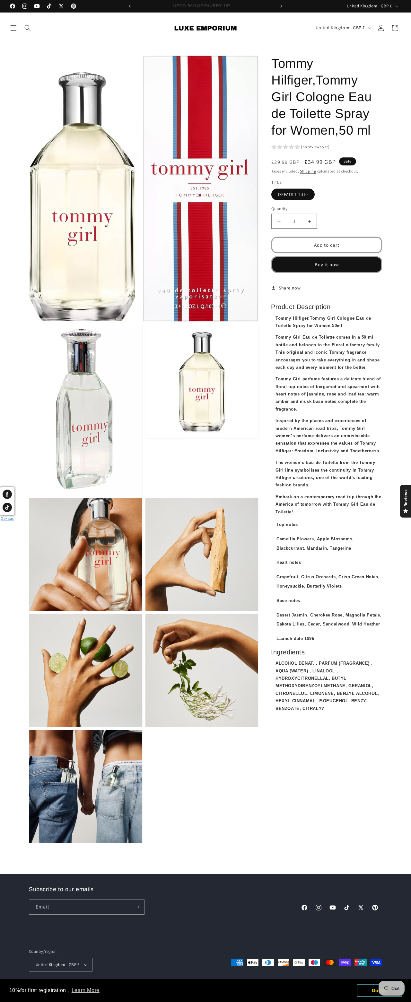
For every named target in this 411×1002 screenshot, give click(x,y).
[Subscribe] (137, 907)
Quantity (279, 208)
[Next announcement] (281, 6)
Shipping (308, 171)
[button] (13, 28)
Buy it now (327, 265)
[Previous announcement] (130, 6)
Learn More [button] (86, 990)
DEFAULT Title (293, 194)
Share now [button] (290, 288)
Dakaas (7, 518)
